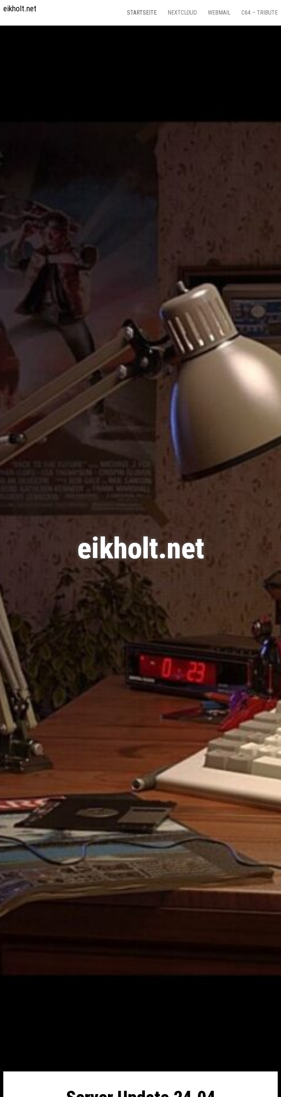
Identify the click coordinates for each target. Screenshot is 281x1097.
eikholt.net (19, 8)
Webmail (219, 12)
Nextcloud (182, 12)
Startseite (142, 12)
